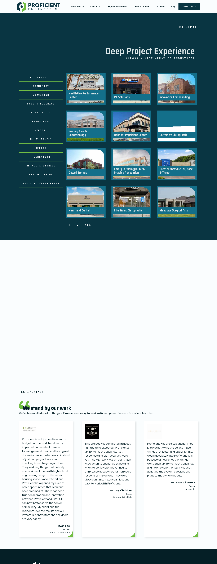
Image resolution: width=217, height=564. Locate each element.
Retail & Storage (41, 165)
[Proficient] (38, 6)
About (93, 6)
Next (89, 224)
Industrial (41, 121)
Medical (41, 130)
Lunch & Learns (141, 6)
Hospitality (41, 112)
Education (41, 94)
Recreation (41, 156)
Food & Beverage (41, 103)
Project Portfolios (117, 6)
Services (76, 6)
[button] (84, 7)
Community (41, 86)
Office (41, 148)
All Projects (41, 77)
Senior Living (41, 174)
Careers (160, 6)
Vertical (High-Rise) (41, 183)
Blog (173, 6)
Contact (189, 6)
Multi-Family (41, 139)
